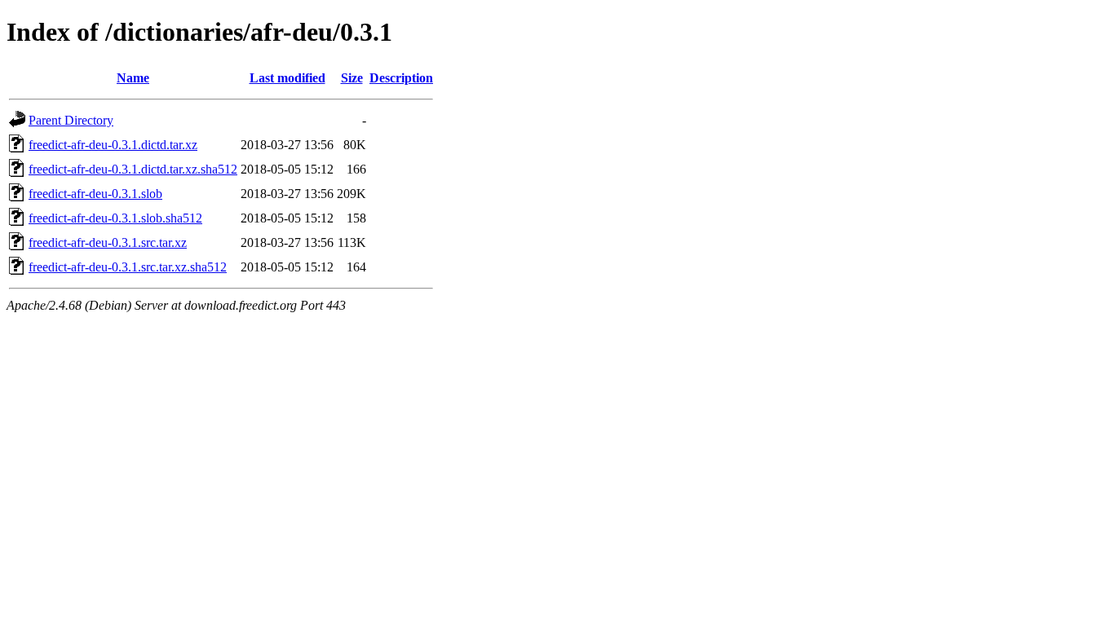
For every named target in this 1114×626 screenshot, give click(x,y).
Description (401, 78)
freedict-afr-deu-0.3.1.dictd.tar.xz (113, 145)
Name (133, 78)
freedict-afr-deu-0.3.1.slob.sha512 (115, 218)
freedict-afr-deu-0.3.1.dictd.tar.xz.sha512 (133, 169)
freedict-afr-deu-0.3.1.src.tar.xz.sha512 (128, 267)
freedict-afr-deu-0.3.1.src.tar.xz (108, 242)
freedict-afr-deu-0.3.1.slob (95, 194)
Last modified (287, 78)
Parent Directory (71, 120)
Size (352, 78)
